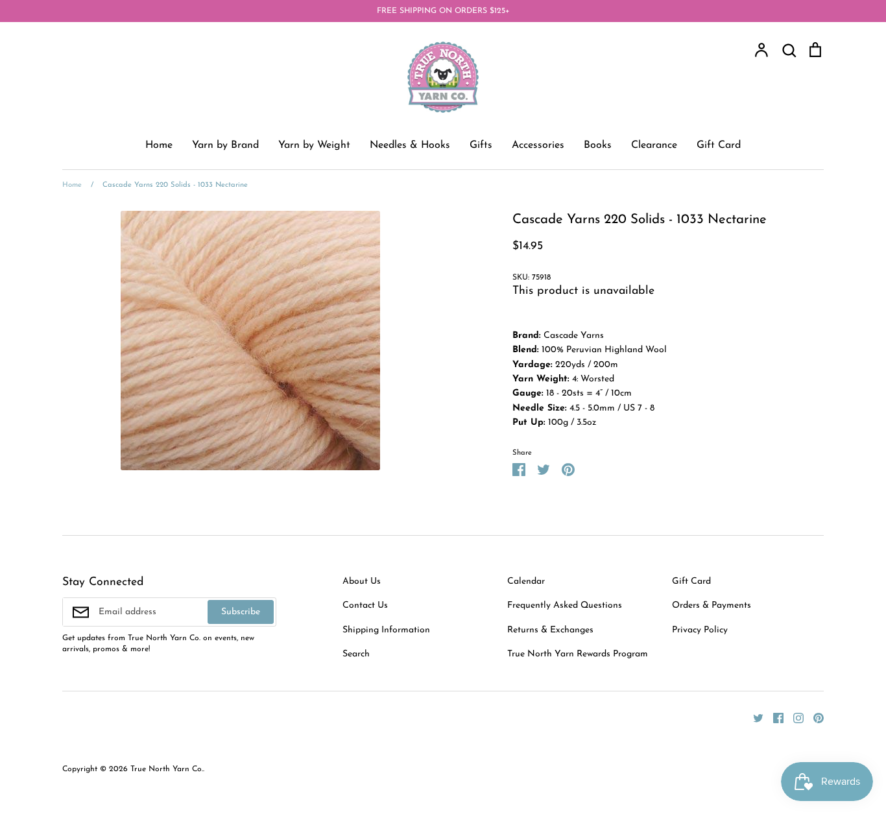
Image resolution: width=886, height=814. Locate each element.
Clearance (654, 145)
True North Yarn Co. (166, 769)
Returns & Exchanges (550, 630)
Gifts (481, 145)
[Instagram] (794, 718)
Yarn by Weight (314, 145)
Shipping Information (386, 630)
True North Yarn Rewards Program (577, 654)
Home (159, 145)
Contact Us (365, 605)
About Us (361, 581)
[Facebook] (773, 718)
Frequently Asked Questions (564, 605)
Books (598, 145)
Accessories (538, 145)
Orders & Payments (711, 605)
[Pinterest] (814, 718)
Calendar (526, 581)
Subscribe (240, 612)
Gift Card (719, 145)
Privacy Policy (700, 630)
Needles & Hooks (410, 145)
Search (356, 654)
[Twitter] (753, 718)
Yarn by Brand (225, 145)
